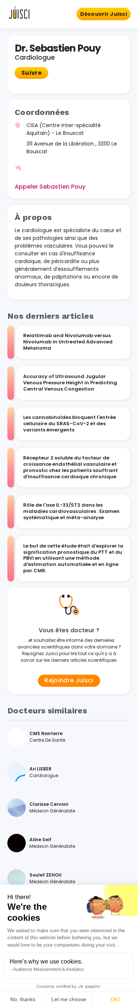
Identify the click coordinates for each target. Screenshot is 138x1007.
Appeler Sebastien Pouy (50, 186)
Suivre (31, 73)
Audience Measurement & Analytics (48, 969)
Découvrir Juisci (103, 14)
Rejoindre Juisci (69, 680)
